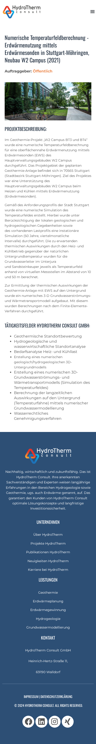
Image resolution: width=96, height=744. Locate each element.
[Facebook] (28, 722)
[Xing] (68, 722)
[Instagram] (55, 722)
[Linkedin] (41, 722)
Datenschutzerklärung (56, 696)
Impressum (31, 696)
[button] (92, 11)
